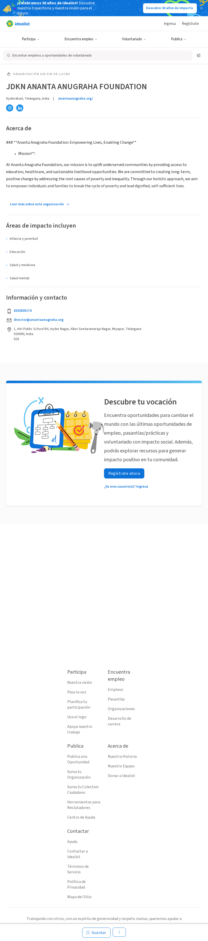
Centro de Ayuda (81, 817)
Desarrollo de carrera (119, 721)
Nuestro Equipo (121, 766)
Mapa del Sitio (79, 897)
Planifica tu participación (78, 704)
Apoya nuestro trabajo (79, 729)
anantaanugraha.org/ (75, 98)
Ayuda (72, 841)
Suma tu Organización (79, 774)
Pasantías (116, 699)
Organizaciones (121, 709)
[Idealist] (18, 23)
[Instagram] (9, 108)
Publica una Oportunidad (78, 759)
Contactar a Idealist (77, 854)
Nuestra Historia (122, 756)
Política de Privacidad (76, 884)
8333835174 (22, 310)
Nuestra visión (79, 682)
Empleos (115, 689)
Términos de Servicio (78, 869)
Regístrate (190, 23)
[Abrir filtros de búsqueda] (198, 55)
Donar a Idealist (121, 776)
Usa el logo (76, 717)
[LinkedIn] (19, 108)
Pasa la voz (76, 692)
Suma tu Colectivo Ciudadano (83, 789)
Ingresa (170, 23)
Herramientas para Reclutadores (83, 804)
